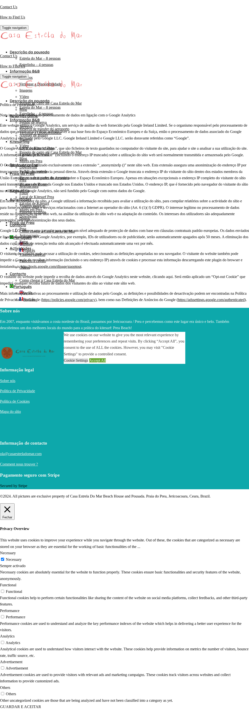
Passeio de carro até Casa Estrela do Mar (50, 103)
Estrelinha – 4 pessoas (36, 65)
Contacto (18, 225)
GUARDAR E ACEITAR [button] (20, 707)
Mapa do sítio (10, 411)
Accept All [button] (97, 360)
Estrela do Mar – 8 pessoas (40, 58)
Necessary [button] (8, 553)
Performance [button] (9, 611)
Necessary (14, 559)
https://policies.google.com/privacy (68, 300)
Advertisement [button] (11, 662)
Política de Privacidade (17, 391)
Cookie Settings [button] (76, 360)
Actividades (20, 248)
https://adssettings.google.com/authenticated (211, 300)
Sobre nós (7, 381)
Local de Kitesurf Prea (36, 197)
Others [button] (5, 688)
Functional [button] (8, 585)
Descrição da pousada (30, 52)
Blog (23, 158)
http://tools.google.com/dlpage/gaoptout (51, 266)
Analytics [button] (7, 636)
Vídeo (24, 97)
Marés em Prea (30, 161)
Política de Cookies (15, 401)
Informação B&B (25, 71)
